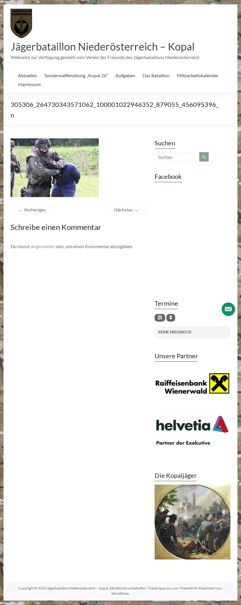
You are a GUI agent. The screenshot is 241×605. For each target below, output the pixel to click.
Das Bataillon (156, 75)
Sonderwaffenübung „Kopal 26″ (76, 75)
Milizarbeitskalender (198, 75)
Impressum (29, 84)
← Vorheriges (32, 209)
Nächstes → (126, 209)
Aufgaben (125, 75)
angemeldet (43, 246)
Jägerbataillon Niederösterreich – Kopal (103, 46)
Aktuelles (27, 75)
